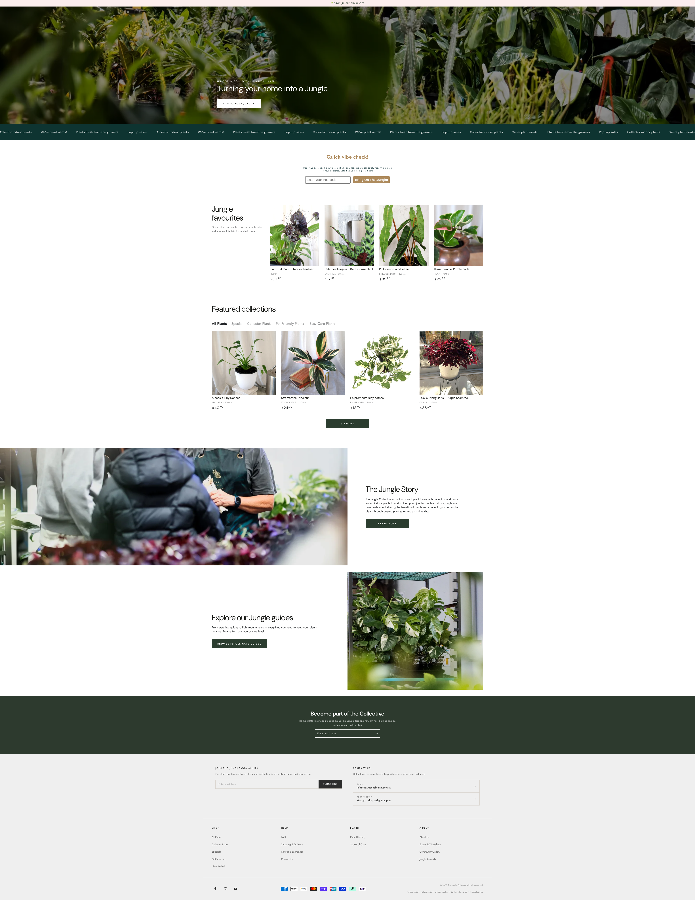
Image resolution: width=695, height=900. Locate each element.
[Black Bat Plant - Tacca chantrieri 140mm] (294, 235)
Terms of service (476, 891)
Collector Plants (259, 323)
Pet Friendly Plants (290, 323)
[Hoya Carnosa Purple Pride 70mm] (458, 235)
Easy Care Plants (322, 323)
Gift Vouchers (219, 859)
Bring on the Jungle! (371, 180)
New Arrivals (219, 866)
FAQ (283, 837)
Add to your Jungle (239, 103)
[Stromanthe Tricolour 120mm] (313, 363)
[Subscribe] (378, 733)
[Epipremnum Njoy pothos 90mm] (382, 363)
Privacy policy (413, 891)
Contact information (458, 891)
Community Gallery (430, 851)
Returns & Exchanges (292, 851)
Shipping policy (441, 891)
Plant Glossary (357, 837)
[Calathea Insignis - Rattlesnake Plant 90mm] (349, 235)
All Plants (219, 323)
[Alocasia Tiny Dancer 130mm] (244, 363)
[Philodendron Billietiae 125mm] (404, 235)
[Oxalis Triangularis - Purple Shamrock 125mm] (451, 363)
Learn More (387, 523)
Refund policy (427, 891)
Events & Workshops (430, 844)
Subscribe (330, 784)
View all (347, 423)
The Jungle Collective (457, 885)
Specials (216, 851)
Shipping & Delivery (292, 844)
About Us (424, 837)
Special (237, 323)
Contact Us (287, 859)
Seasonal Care (358, 844)
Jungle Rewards (428, 859)
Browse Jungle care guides (239, 643)
